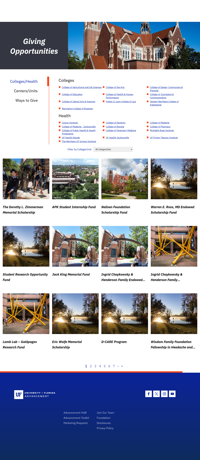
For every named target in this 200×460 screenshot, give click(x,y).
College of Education (72, 94)
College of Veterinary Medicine (121, 130)
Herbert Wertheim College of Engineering (164, 103)
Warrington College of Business (77, 108)
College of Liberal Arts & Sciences (78, 101)
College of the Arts (115, 87)
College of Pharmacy (160, 126)
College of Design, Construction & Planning (166, 89)
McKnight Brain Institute (162, 130)
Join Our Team (105, 412)
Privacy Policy (105, 428)
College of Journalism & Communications (162, 96)
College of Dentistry (116, 122)
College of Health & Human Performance (119, 96)
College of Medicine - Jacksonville (79, 126)
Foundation (103, 418)
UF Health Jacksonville (117, 137)
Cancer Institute (70, 122)
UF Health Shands (71, 137)
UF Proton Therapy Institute (164, 137)
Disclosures (104, 423)
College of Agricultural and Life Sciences (82, 87)
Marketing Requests (76, 423)
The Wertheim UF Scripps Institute (79, 141)
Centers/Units (26, 90)
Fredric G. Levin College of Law (121, 101)
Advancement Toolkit (76, 418)
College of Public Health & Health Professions (79, 132)
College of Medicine (159, 122)
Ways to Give (27, 100)
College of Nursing (115, 126)
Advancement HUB (75, 412)
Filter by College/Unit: (79, 149)
